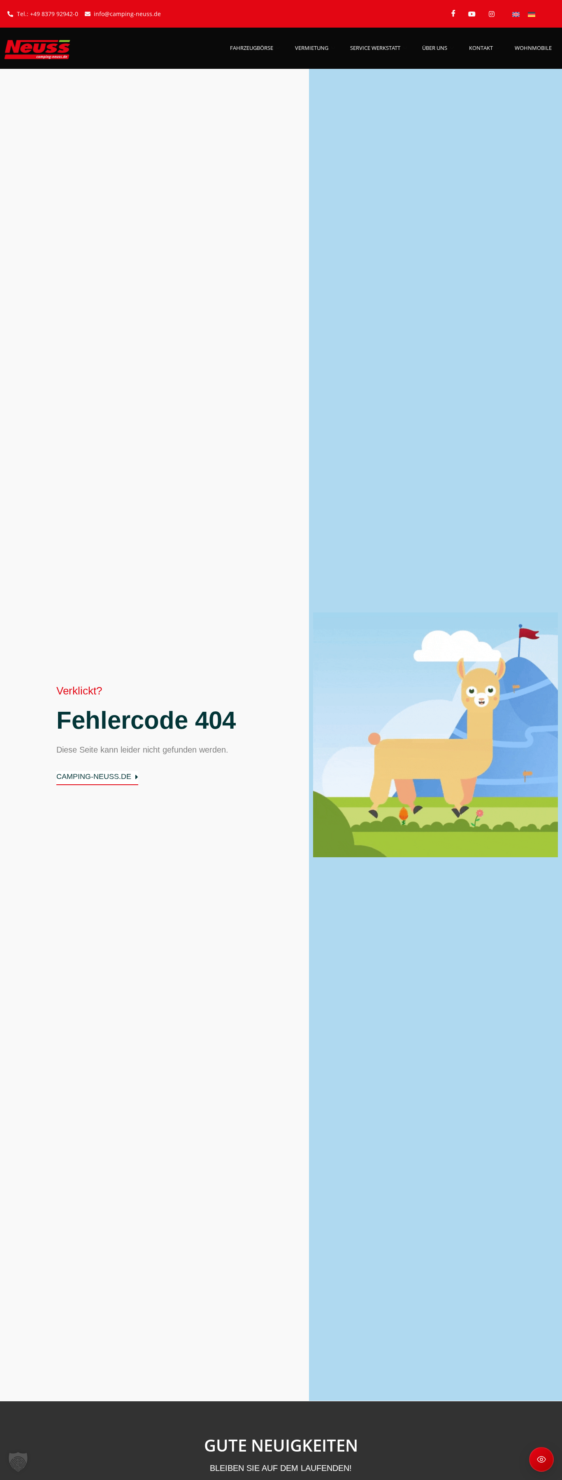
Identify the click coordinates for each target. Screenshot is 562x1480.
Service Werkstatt (375, 48)
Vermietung (311, 48)
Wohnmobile (533, 48)
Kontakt (481, 48)
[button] (18, 1462)
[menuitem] (516, 13)
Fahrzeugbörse (251, 48)
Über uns (434, 48)
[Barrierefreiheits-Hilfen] (541, 1459)
